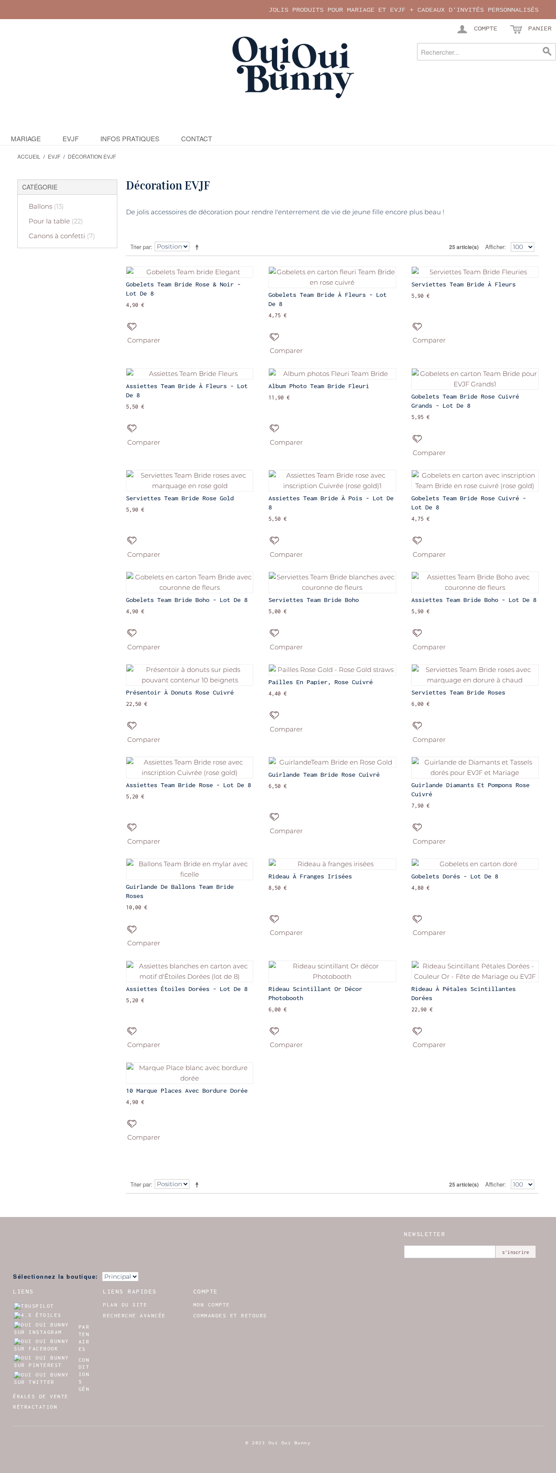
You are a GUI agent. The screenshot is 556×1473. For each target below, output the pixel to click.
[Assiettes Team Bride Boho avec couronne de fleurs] (475, 582)
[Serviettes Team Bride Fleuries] (475, 272)
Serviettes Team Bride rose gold (180, 498)
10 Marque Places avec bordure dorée (187, 1090)
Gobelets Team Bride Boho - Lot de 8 (187, 599)
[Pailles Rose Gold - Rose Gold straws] (332, 669)
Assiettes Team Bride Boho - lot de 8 (473, 599)
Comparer (143, 340)
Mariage (26, 138)
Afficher (494, 247)
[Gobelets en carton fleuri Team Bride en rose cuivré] (332, 277)
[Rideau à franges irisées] (332, 864)
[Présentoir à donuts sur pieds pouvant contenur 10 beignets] (189, 675)
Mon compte (211, 1304)
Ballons (46, 206)
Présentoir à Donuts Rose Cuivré (180, 692)
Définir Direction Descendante (198, 246)
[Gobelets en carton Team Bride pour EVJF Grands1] (475, 379)
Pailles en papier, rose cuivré (320, 681)
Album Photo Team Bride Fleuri (318, 385)
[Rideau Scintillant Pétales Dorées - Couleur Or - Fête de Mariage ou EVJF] (475, 971)
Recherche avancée (134, 1315)
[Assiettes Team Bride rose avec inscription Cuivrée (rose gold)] (189, 767)
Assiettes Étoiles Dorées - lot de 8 (187, 988)
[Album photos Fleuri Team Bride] (332, 373)
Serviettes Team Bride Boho (313, 599)
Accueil (28, 156)
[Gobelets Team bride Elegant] (189, 272)
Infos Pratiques (129, 138)
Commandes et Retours (230, 1315)
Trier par (140, 247)
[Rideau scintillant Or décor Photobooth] (332, 971)
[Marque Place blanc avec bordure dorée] (189, 1073)
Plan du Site (125, 1304)
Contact (196, 138)
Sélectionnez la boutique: (55, 1276)
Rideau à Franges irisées (310, 876)
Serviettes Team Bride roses (458, 692)
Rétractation (35, 1407)
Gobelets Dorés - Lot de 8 (454, 876)
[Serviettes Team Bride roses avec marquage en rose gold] (189, 481)
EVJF (71, 138)
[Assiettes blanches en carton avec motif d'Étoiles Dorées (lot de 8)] (189, 971)
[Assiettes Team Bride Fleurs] (189, 373)
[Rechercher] (547, 51)
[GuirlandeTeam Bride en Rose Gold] (332, 762)
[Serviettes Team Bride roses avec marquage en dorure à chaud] (475, 675)
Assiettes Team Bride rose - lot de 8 (188, 784)
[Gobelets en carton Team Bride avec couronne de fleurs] (189, 582)
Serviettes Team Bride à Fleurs (463, 284)
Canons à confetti (62, 236)
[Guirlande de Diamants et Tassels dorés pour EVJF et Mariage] (475, 767)
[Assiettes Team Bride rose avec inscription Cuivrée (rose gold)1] (332, 481)
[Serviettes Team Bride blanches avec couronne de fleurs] (332, 582)
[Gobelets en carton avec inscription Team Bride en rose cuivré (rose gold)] (475, 481)
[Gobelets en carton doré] (475, 864)
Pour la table (56, 221)
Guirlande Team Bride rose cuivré (324, 774)
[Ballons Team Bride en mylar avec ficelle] (189, 869)
